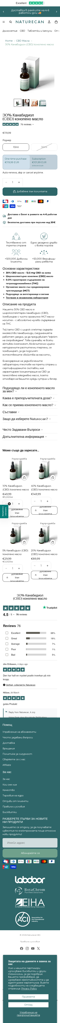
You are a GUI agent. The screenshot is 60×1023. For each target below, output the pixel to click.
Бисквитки (10, 812)
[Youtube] (33, 948)
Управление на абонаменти (19, 732)
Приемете (28, 996)
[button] (4, 511)
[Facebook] (22, 948)
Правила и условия (14, 806)
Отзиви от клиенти (15, 801)
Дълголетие (9, 30)
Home (9, 40)
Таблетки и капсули (40, 30)
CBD (22, 30)
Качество (9, 790)
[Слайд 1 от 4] (17, 102)
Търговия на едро (13, 795)
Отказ (28, 1004)
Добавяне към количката (32, 191)
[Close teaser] (9, 503)
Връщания (9, 748)
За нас (6, 779)
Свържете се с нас (14, 759)
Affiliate (7, 765)
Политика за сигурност (17, 754)
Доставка (9, 742)
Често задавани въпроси (18, 737)
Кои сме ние (10, 784)
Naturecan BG (33, 935)
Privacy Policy (29, 988)
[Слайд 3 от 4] (34, 102)
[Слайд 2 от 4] (25, 102)
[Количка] (56, 21)
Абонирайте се (30, 853)
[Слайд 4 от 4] (42, 102)
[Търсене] (10, 21)
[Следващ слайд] (56, 11)
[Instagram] (27, 948)
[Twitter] (38, 948)
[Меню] (3, 22)
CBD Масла (22, 40)
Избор (55, 477)
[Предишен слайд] (3, 11)
